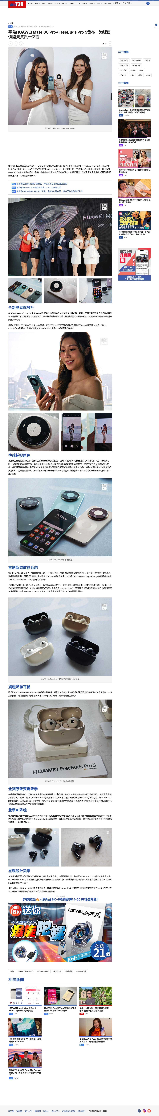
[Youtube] (149, 1111)
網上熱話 (123, 70)
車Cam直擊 (137, 60)
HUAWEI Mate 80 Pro (25, 971)
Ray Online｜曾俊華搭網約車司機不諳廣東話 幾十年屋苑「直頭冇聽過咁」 (134, 111)
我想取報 (19, 1111)
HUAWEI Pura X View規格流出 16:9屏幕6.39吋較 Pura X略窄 (60, 1009)
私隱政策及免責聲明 (68, 1111)
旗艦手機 (69, 971)
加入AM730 (55, 1111)
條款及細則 (81, 1111)
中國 (81, 1014)
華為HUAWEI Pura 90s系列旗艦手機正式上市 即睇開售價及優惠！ (96, 1040)
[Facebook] (139, 1111)
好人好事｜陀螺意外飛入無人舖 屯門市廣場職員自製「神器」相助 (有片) (134, 233)
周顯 (148, 75)
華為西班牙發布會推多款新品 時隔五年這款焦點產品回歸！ (42, 184)
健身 (132, 75)
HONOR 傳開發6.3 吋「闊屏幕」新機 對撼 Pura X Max (25, 1040)
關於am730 (29, 1111)
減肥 (140, 75)
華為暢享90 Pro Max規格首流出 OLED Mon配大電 (38, 187)
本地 (120, 115)
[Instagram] (144, 1111)
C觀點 (133, 70)
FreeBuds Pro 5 (43, 971)
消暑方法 (123, 75)
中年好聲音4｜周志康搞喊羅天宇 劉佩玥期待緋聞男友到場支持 (134, 141)
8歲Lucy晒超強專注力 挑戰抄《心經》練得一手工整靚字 (134, 201)
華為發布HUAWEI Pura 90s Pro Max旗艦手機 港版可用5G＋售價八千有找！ (25, 1072)
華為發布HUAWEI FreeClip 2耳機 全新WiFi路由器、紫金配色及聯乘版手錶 (49, 191)
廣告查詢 (11, 1111)
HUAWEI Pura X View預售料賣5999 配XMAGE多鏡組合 (22, 1009)
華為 (12, 971)
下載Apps (46, 1111)
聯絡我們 (38, 1111)
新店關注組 (137, 65)
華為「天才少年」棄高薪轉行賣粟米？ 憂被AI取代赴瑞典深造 (94, 1009)
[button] (117, 3)
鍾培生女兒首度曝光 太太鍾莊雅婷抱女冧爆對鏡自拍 (134, 171)
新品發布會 (58, 971)
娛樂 (120, 145)
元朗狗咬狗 (124, 60)
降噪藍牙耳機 (81, 971)
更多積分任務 (91, 1102)
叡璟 (141, 70)
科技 (10, 26)
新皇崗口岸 (124, 65)
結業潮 (147, 60)
